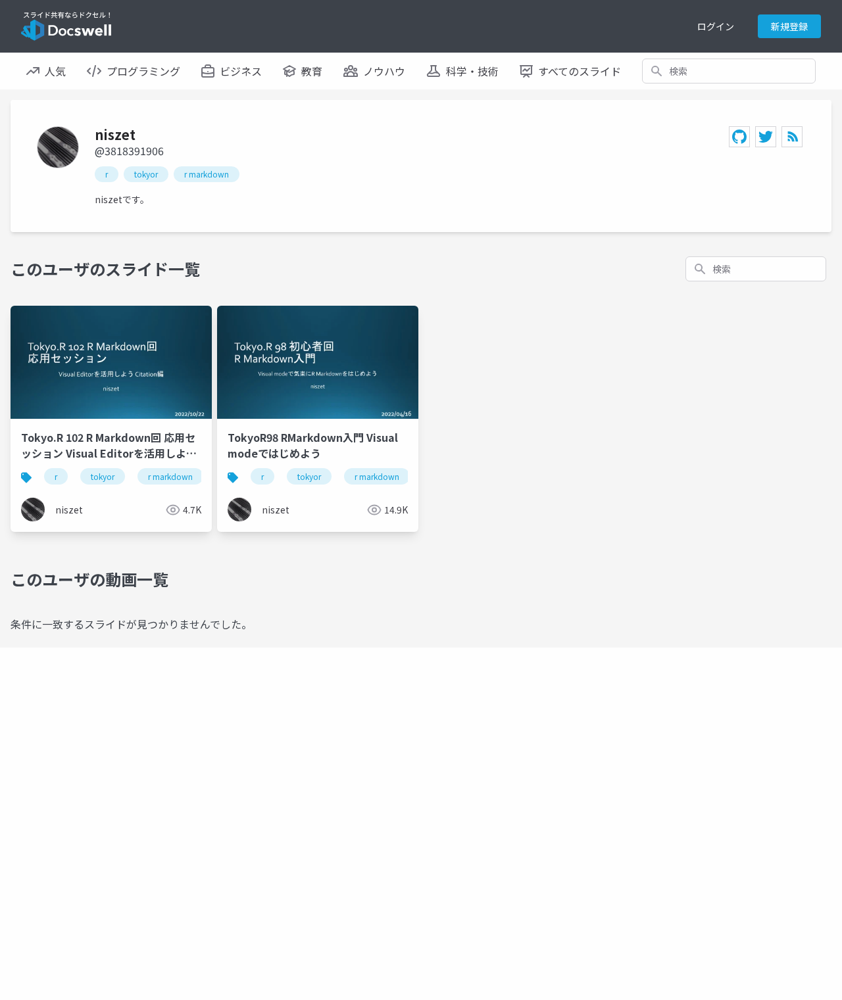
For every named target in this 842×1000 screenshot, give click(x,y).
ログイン (715, 26)
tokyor (146, 173)
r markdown (206, 173)
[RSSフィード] (792, 136)
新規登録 (789, 26)
